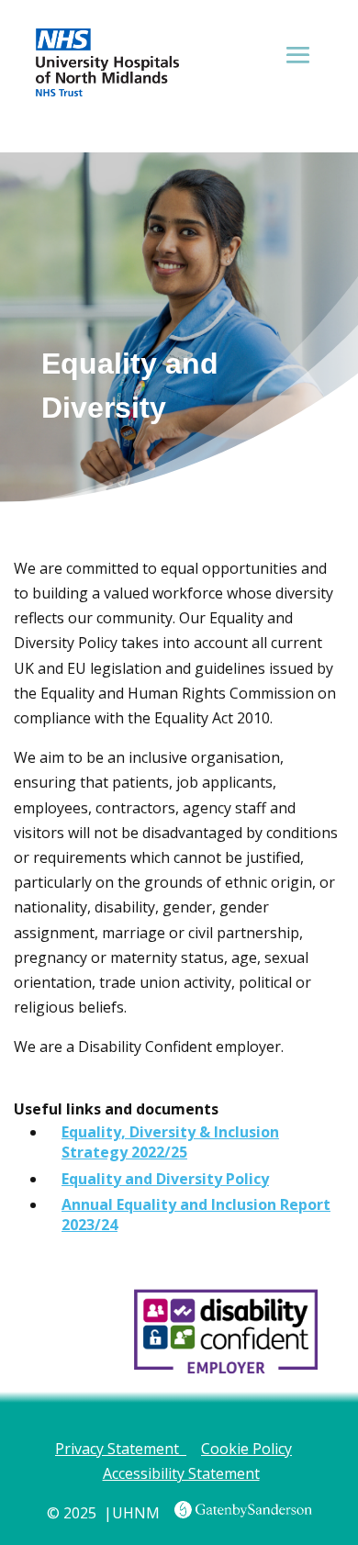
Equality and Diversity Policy (165, 1179)
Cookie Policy (246, 1449)
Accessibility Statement (181, 1473)
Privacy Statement (120, 1449)
